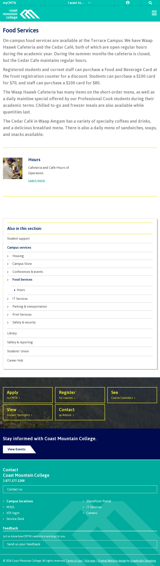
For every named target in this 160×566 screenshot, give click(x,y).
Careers (91, 513)
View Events (17, 449)
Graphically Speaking (143, 560)
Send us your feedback (23, 544)
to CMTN (12, 394)
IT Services (20, 299)
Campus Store (22, 264)
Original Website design (112, 560)
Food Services (22, 279)
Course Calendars (122, 394)
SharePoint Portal (98, 501)
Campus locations (19, 501)
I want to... (76, 3)
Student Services (80, 228)
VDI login (12, 513)
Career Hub (15, 360)
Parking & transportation (29, 306)
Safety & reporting (20, 342)
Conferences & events (27, 272)
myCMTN (9, 3)
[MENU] (154, 13)
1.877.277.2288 (14, 481)
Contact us (14, 489)
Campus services (19, 247)
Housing (18, 256)
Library (12, 333)
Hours (21, 290)
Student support (18, 238)
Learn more (36, 180)
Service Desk (15, 519)
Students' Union (18, 351)
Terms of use (74, 560)
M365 (10, 507)
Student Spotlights (18, 412)
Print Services (22, 314)
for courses (67, 394)
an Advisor (67, 412)
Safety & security (24, 322)
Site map (89, 560)
